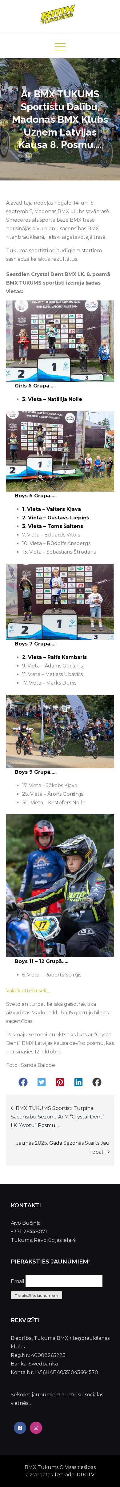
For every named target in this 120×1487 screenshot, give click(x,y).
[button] (23, 1082)
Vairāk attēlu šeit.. (27, 991)
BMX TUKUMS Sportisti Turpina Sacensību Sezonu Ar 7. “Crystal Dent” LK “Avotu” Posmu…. (57, 1116)
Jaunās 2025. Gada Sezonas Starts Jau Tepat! (63, 1147)
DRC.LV (85, 1475)
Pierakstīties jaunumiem (36, 1295)
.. (50, 991)
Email (17, 1281)
